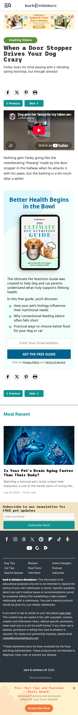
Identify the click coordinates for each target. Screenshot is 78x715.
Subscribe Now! (39, 525)
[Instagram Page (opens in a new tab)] (17, 539)
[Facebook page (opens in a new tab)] (9, 539)
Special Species (13, 572)
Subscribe (58, 572)
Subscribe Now (39, 708)
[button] (8, 5)
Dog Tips (9, 563)
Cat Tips (9, 567)
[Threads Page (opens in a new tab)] (26, 539)
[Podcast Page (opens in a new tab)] (69, 539)
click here (65, 612)
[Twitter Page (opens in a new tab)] (34, 538)
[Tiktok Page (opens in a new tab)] (61, 539)
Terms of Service (55, 362)
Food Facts (34, 567)
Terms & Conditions (40, 677)
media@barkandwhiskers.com (20, 638)
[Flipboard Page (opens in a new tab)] (52, 539)
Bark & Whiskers (34, 670)
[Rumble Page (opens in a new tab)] (48, 548)
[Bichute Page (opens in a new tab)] (39, 548)
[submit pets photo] (39, 21)
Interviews (34, 572)
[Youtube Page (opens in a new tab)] (30, 548)
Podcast (57, 567)
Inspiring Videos (20, 40)
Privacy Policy (31, 362)
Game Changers (61, 563)
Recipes (33, 563)
